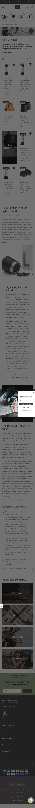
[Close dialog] (33, 392)
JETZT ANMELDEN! (26, 404)
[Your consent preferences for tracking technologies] (1, 606)
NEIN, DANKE (26, 407)
